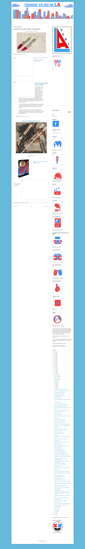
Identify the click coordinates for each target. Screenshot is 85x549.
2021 (55, 359)
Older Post (46, 206)
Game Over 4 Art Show (58, 430)
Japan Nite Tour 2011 (58, 502)
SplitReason (16, 185)
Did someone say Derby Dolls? (59, 419)
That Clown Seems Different (59, 393)
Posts (55, 131)
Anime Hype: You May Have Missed (60, 429)
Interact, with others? (57, 427)
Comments (56, 133)
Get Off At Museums (57, 506)
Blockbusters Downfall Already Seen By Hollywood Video (61, 459)
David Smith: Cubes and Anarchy (59, 392)
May (55, 385)
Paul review (56, 435)
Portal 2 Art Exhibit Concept (59, 433)
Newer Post (16, 206)
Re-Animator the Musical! (58, 449)
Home (31, 206)
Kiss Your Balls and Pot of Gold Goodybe (61, 441)
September (56, 379)
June (55, 383)
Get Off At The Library (57, 499)
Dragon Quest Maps (57, 488)
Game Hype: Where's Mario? (59, 422)
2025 (55, 353)
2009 (55, 514)
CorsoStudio (23, 54)
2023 (55, 356)
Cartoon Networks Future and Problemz (61, 404)
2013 (55, 370)
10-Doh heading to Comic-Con (59, 403)
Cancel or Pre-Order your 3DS (59, 450)
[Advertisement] (36, 21)
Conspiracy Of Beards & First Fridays (60, 485)
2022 (55, 357)
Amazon (33, 155)
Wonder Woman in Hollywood (59, 395)
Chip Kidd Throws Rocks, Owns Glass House (62, 446)
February (56, 509)
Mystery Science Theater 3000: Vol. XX (40, 161)
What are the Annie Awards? (59, 475)
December (56, 375)
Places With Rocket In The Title (59, 476)
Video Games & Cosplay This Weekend (61, 500)
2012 (55, 372)
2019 (55, 362)
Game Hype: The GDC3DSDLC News (60, 453)
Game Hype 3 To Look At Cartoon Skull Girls (61, 497)
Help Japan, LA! (57, 440)
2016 (55, 366)
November (56, 376)
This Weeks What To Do (58, 396)
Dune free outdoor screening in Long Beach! (61, 471)
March (55, 388)
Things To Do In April (57, 414)
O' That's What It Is (57, 490)
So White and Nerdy (57, 398)
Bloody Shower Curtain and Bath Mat (40, 57)
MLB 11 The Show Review (58, 444)
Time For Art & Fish (57, 466)
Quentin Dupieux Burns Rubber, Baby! (60, 389)
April (55, 386)
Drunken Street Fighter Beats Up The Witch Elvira (62, 503)
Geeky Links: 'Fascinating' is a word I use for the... (62, 390)
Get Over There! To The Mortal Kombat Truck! (62, 491)
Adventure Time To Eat (58, 478)
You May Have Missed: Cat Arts (59, 479)
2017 (55, 365)
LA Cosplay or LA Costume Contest (60, 464)
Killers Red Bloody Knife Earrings (31, 31)
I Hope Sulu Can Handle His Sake (60, 421)
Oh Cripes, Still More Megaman (59, 463)
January (55, 511)
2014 (55, 369)
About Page (55, 116)
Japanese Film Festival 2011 (59, 432)
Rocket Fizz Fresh (57, 418)
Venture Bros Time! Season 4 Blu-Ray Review (62, 424)
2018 (55, 363)
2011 (55, 373)
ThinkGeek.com (37, 61)
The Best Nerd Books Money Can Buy (60, 438)
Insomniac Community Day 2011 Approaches (62, 487)
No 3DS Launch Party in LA (59, 411)
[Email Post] (26, 202)
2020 (55, 360)
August (55, 380)
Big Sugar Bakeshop (57, 443)
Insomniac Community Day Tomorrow (60, 406)
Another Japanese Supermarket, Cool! (60, 505)
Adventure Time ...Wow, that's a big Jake (61, 410)
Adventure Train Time (58, 447)
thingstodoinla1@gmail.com (61, 346)
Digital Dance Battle (57, 470)
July (55, 382)
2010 (55, 513)
